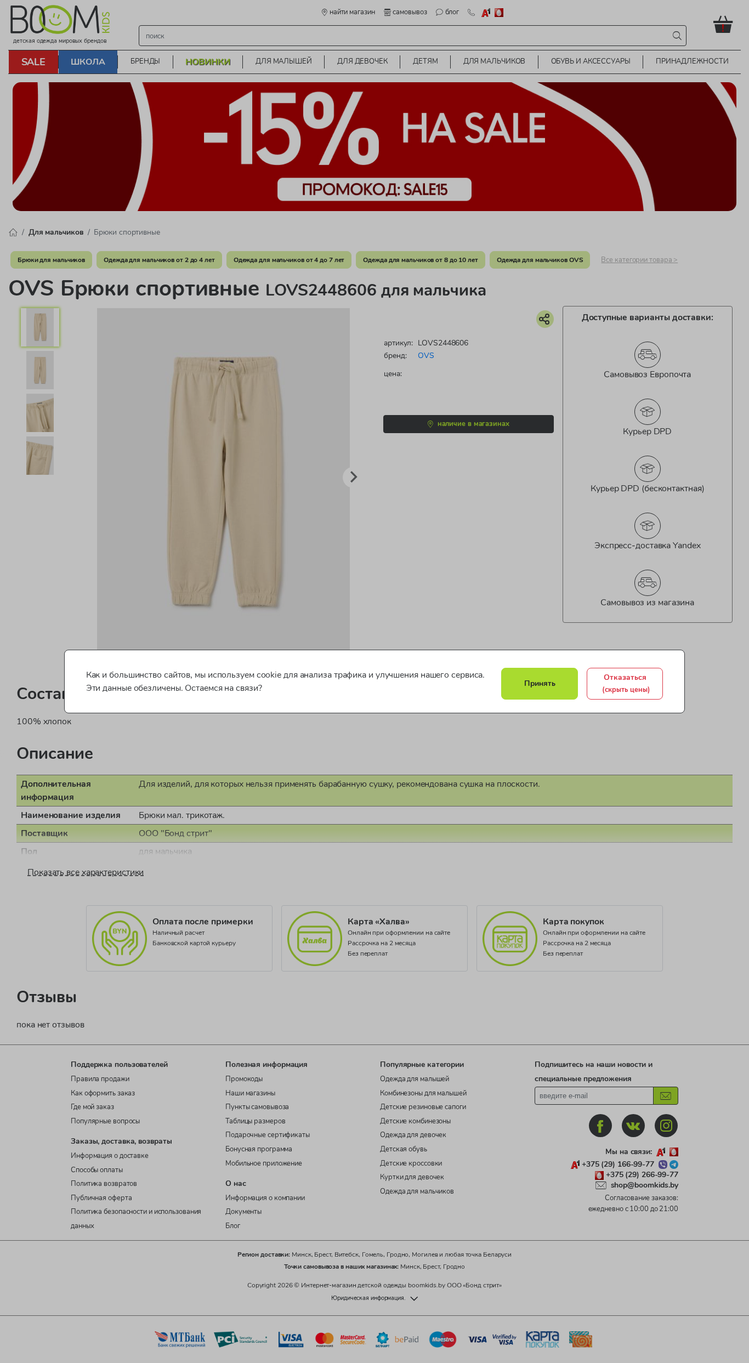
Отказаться (626, 683)
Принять (539, 683)
